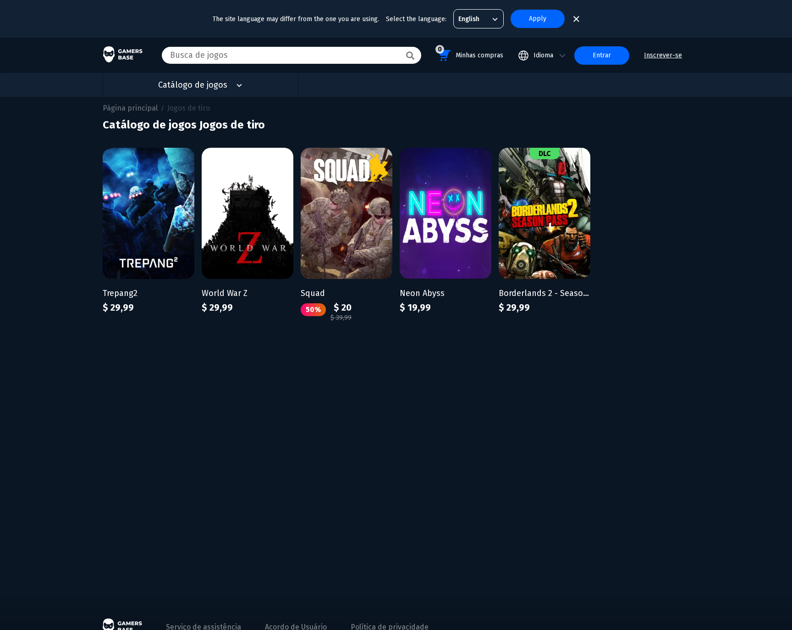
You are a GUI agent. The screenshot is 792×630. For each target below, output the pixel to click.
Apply (537, 18)
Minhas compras (470, 52)
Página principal (130, 108)
